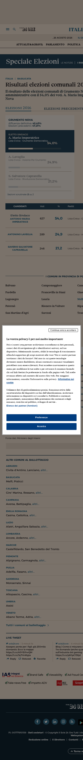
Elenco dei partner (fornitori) (21, 405)
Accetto (41, 426)
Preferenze (41, 417)
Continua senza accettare (63, 330)
